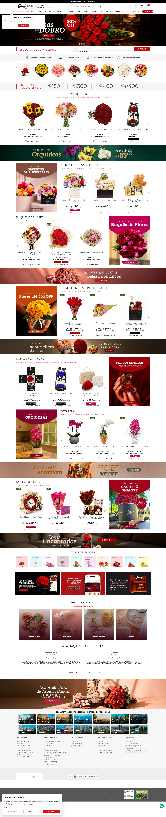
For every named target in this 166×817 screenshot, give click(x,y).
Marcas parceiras (103, 749)
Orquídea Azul (88, 414)
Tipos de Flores (82, 11)
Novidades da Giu (29, 481)
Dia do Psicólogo (76, 747)
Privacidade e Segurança (52, 755)
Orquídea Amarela (78, 414)
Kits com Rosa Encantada (68, 362)
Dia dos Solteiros (76, 743)
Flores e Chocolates (62, 97)
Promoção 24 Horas (66, 291)
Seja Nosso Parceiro (104, 747)
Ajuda (50, 7)
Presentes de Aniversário (102, 97)
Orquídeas (124, 78)
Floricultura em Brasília (117, 731)
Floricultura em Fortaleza (43, 731)
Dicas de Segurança (50, 757)
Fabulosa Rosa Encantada (51, 362)
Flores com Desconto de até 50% (85, 288)
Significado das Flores (132, 743)
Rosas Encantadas (136, 335)
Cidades (94, 11)
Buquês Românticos (136, 212)
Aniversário (91, 78)
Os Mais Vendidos (83, 94)
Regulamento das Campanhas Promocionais (54, 763)
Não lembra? (79, 51)
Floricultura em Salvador (62, 721)
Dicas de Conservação (51, 759)
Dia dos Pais (75, 741)
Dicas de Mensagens (50, 761)
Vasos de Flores (136, 458)
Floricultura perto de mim (133, 745)
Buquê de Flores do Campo (106, 335)
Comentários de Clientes (106, 752)
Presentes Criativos (92, 405)
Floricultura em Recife (99, 721)
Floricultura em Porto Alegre (120, 721)
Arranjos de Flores (75, 97)
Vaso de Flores (67, 141)
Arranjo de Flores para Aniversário (100, 168)
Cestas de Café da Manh (133, 752)
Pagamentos (48, 749)
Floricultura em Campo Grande (99, 731)
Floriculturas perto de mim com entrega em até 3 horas (83, 712)
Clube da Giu (119, 11)
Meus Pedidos (48, 747)
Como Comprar (49, 743)
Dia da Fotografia (76, 745)
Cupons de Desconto (105, 750)
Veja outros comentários (69, 672)
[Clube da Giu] (83, 708)
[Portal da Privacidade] (129, 792)
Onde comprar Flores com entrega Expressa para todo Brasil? (136, 747)
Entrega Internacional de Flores (135, 750)
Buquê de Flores (141, 78)
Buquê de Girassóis (46, 221)
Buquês (60, 11)
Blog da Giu (101, 745)
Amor (134, 141)
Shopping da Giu (133, 11)
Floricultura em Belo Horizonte (138, 731)
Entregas (47, 745)
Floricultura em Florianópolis (62, 731)
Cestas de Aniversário (67, 168)
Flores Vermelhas (76, 335)
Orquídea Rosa (99, 414)
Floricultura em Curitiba (80, 731)
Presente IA (129, 741)
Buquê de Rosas (130, 754)
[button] (164, 30)
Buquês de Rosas (75, 78)
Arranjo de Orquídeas (75, 458)
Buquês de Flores (29, 217)
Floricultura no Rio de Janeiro (82, 721)
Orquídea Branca (65, 414)
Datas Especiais (106, 11)
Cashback (129, 7)
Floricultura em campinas (136, 721)
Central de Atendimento (52, 741)
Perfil (136, 7)
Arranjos (69, 11)
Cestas (51, 11)
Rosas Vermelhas (58, 221)
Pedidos (142, 7)
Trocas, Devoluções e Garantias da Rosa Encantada (55, 753)
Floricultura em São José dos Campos (45, 721)
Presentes (42, 11)
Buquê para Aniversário (82, 168)
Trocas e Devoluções (50, 750)
